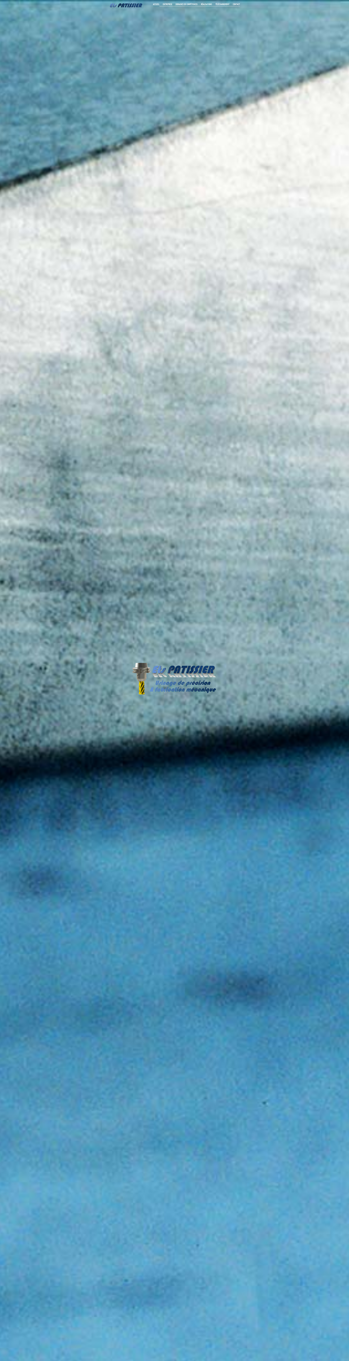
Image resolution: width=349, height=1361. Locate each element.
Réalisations (206, 4)
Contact (236, 4)
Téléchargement (222, 4)
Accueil (156, 4)
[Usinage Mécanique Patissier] (126, 5)
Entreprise (167, 4)
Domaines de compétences (187, 4)
